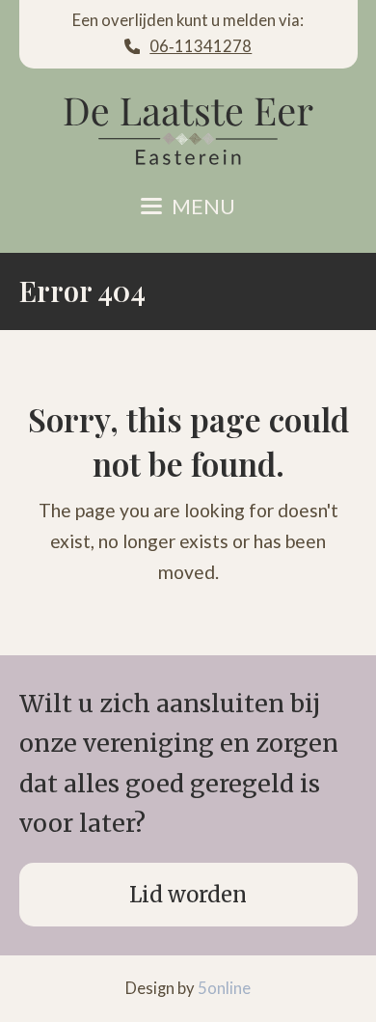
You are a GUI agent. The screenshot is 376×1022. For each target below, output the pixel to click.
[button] (188, 206)
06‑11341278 (200, 46)
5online (224, 988)
